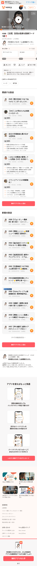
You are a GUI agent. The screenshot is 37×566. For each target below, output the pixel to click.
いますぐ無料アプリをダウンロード (18, 458)
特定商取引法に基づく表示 (9, 519)
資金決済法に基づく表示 (8, 522)
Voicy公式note (22, 533)
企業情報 (4, 508)
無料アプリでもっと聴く (18, 203)
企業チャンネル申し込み (8, 533)
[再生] (31, 103)
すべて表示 (32, 48)
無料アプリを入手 (18, 559)
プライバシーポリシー (7, 513)
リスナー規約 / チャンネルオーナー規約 (12, 510)
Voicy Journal (22, 530)
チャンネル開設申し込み (8, 530)
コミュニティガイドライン (9, 516)
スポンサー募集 (6, 536)
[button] (18, 19)
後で (18, 563)
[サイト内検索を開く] (25, 7)
